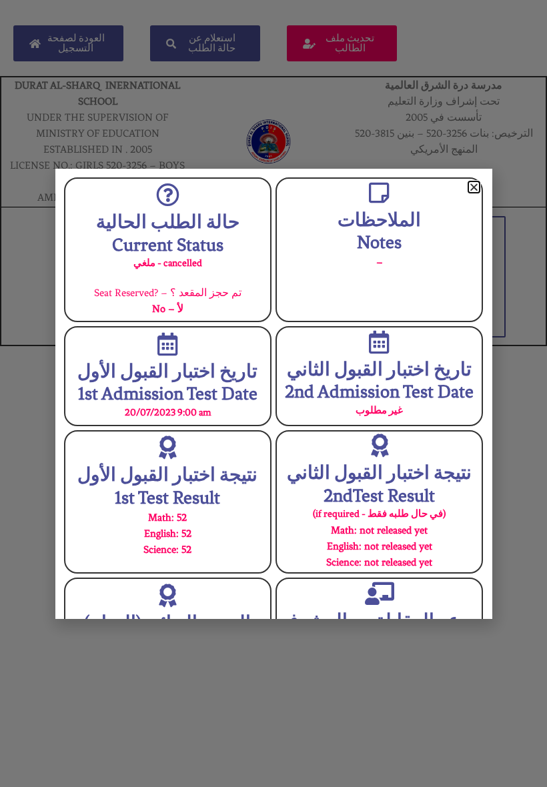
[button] (474, 187)
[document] (273, 393)
